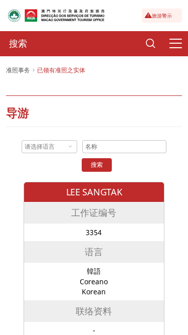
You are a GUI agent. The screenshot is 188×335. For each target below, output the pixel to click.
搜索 (97, 164)
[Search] (150, 43)
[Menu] (175, 43)
